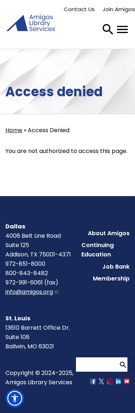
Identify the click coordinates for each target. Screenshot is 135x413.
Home (13, 130)
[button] (14, 398)
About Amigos (109, 233)
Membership (111, 278)
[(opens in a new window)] (93, 382)
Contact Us (79, 9)
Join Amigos (119, 9)
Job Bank (116, 267)
